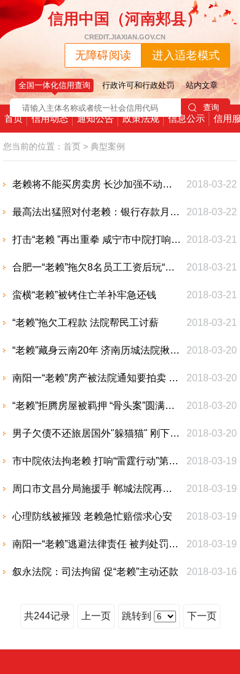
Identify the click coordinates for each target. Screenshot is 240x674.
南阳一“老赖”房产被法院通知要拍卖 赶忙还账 (97, 378)
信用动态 (49, 118)
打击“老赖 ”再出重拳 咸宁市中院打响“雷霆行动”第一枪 (97, 239)
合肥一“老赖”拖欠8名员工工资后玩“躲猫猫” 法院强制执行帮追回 (97, 267)
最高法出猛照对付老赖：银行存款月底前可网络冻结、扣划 (97, 212)
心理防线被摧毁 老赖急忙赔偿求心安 (92, 516)
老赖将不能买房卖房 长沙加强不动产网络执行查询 (97, 184)
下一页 (202, 616)
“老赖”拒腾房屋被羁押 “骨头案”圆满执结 (97, 405)
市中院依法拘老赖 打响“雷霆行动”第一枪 (97, 461)
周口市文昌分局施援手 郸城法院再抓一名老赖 (97, 488)
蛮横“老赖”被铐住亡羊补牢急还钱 (84, 295)
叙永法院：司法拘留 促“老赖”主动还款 (95, 571)
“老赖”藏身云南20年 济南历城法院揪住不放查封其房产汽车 (97, 350)
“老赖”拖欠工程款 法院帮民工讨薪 (85, 322)
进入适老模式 (186, 55)
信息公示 (186, 118)
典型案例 (107, 146)
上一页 (96, 616)
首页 (13, 118)
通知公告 (95, 118)
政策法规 (140, 118)
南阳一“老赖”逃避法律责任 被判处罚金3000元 (97, 544)
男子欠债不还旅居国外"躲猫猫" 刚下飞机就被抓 (97, 433)
